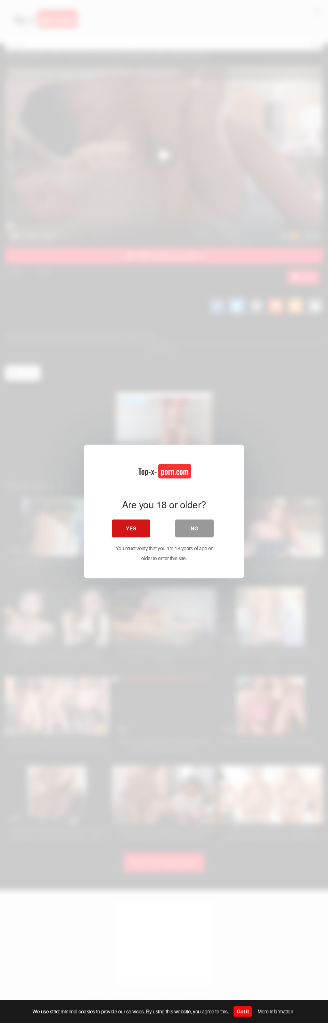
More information (275, 1011)
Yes (131, 528)
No (194, 528)
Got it (243, 1011)
